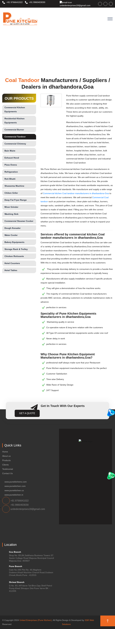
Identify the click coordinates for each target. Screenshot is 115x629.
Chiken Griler (11, 193)
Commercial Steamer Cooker (18, 221)
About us (6, 456)
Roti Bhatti (9, 179)
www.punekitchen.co (14, 490)
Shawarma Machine (14, 186)
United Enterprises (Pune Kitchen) (35, 620)
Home (5, 451)
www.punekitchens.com (15, 482)
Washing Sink (11, 214)
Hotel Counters (12, 263)
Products (6, 460)
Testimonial (7, 469)
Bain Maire (9, 151)
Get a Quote (27, 413)
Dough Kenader (12, 228)
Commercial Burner (14, 129)
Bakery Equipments (14, 242)
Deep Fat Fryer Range (15, 200)
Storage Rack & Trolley (16, 249)
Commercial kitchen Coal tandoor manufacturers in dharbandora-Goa (76, 193)
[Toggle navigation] (110, 19)
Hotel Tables (10, 270)
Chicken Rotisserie (14, 256)
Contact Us (7, 473)
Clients (5, 464)
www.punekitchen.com (15, 486)
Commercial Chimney (15, 143)
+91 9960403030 (36, 2)
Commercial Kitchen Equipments (14, 109)
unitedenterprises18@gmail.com (75, 5)
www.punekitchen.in (13, 495)
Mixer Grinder (11, 207)
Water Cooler (11, 235)
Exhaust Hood (11, 158)
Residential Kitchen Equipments (14, 120)
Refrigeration (11, 172)
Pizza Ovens (10, 165)
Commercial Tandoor (15, 136)
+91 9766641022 (14, 2)
